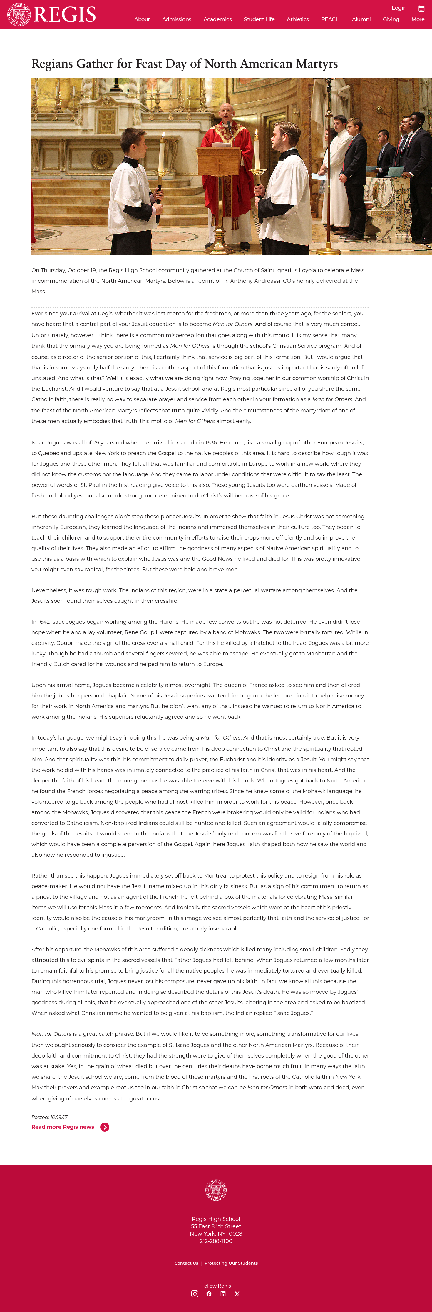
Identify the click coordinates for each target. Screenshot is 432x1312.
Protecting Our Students (231, 1263)
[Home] (51, 14)
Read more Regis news (62, 1127)
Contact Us (186, 1263)
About (142, 20)
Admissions (176, 20)
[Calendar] (421, 8)
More (417, 20)
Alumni (361, 20)
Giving (391, 20)
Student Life (259, 20)
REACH (330, 20)
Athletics (298, 20)
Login (399, 8)
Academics (218, 20)
